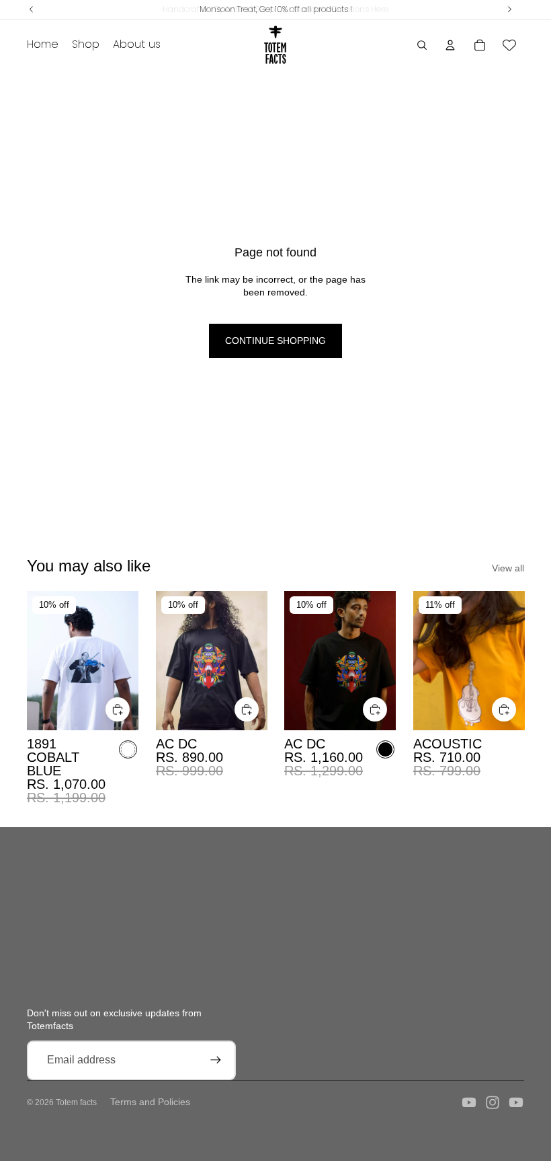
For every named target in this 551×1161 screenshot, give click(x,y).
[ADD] (117, 709)
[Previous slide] (37, 661)
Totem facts (76, 1102)
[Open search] (422, 45)
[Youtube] (469, 1102)
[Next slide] (127, 661)
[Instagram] (492, 1102)
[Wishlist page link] (509, 45)
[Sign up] (215, 1060)
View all (508, 568)
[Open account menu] (450, 45)
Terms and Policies (150, 1101)
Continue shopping (275, 340)
